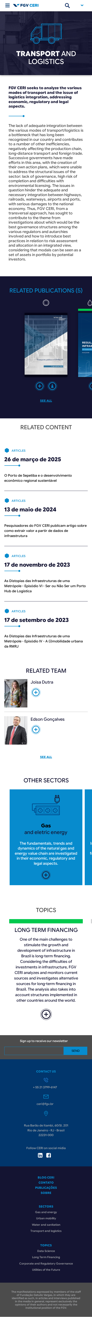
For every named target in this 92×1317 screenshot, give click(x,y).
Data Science (46, 1251)
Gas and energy (46, 1212)
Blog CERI (46, 1177)
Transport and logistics (46, 1231)
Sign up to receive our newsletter (44, 1040)
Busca (67, 5)
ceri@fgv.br (45, 1104)
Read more (40, 386)
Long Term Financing (46, 1257)
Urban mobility (46, 1218)
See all (46, 401)
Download (52, 386)
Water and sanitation (46, 1225)
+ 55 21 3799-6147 (45, 1087)
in (40, 1155)
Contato (46, 1182)
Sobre (46, 1192)
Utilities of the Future (46, 1270)
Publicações (46, 1187)
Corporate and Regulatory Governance (46, 1263)
